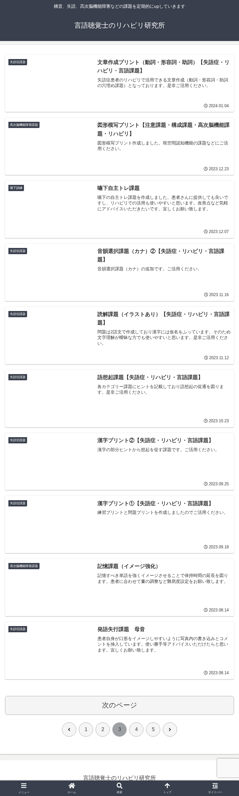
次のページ (119, 705)
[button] (220, 777)
